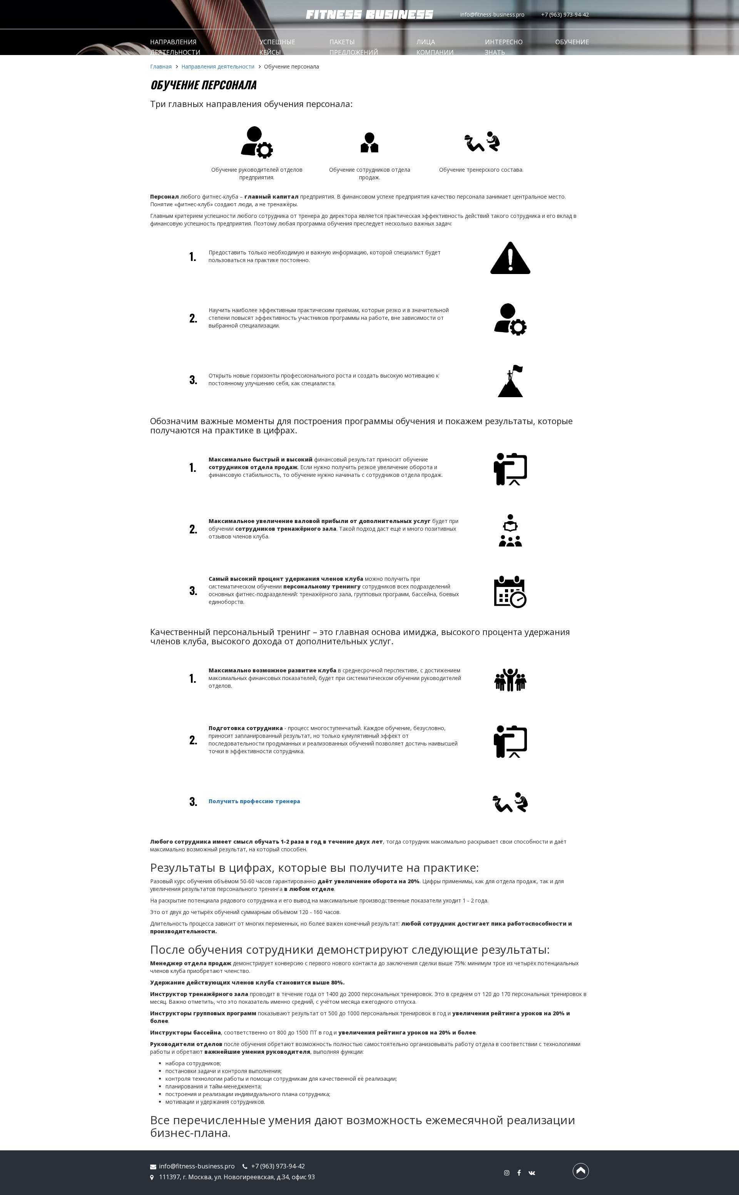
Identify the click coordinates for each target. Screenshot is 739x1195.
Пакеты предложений (353, 47)
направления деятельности (175, 47)
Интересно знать (504, 47)
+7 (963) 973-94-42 (565, 14)
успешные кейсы (277, 47)
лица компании (435, 47)
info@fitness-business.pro (492, 14)
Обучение (572, 42)
